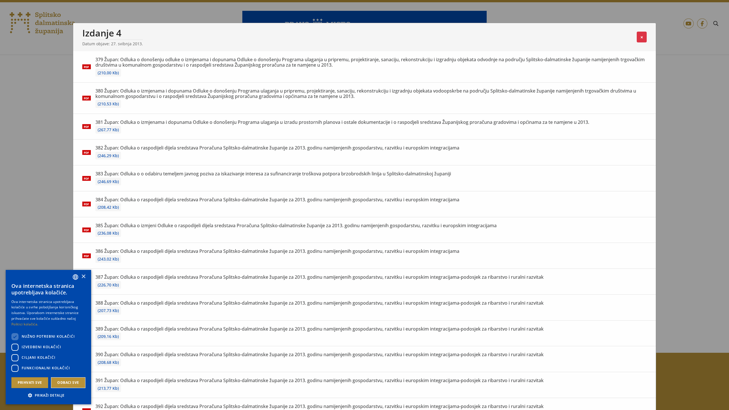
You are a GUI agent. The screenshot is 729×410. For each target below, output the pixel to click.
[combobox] (75, 277)
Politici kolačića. (24, 324)
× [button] (83, 276)
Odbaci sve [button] (68, 382)
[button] (48, 395)
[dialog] (48, 337)
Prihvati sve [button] (30, 382)
